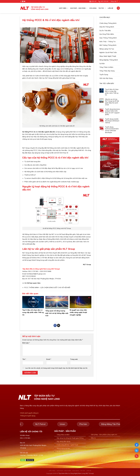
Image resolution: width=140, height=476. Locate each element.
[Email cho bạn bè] (58, 325)
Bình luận (26, 343)
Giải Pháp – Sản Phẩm (78, 8)
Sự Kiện (102, 63)
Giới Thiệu (62, 8)
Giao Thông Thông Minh (108, 38)
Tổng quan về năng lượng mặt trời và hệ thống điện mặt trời (56, 313)
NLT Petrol (39, 424)
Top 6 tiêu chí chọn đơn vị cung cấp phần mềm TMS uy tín (33, 312)
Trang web (74, 359)
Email (48, 359)
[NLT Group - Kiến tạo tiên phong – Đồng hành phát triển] (34, 8)
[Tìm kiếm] (118, 8)
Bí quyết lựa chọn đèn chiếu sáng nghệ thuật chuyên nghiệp (78, 312)
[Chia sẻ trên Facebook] (55, 325)
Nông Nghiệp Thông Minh (108, 60)
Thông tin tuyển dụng (27, 416)
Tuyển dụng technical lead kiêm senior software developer (112, 129)
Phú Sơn (82, 424)
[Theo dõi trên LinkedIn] (22, 1)
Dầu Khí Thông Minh (106, 27)
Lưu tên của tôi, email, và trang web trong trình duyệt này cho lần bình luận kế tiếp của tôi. (56, 368)
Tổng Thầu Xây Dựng (106, 71)
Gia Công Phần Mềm (106, 34)
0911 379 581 (25, 438)
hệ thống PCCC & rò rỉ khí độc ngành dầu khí (38, 132)
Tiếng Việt (113, 1)
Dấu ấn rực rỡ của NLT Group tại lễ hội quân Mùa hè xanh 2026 (112, 102)
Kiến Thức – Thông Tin (107, 41)
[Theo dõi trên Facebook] (21, 1)
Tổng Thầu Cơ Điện (106, 67)
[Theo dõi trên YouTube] (24, 1)
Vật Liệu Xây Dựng (105, 78)
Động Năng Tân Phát (110, 424)
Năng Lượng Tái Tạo (106, 49)
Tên (24, 359)
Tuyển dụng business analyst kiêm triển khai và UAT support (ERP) (112, 112)
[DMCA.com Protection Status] (27, 460)
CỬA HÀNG (93, 8)
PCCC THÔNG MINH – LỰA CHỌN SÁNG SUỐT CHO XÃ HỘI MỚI (47, 287)
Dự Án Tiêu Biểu (105, 30)
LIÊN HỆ (110, 8)
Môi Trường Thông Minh (107, 45)
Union (61, 424)
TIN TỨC (101, 8)
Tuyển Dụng (103, 74)
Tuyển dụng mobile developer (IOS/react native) (112, 120)
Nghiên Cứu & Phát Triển (108, 52)
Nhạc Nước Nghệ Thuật (107, 56)
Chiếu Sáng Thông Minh (107, 23)
